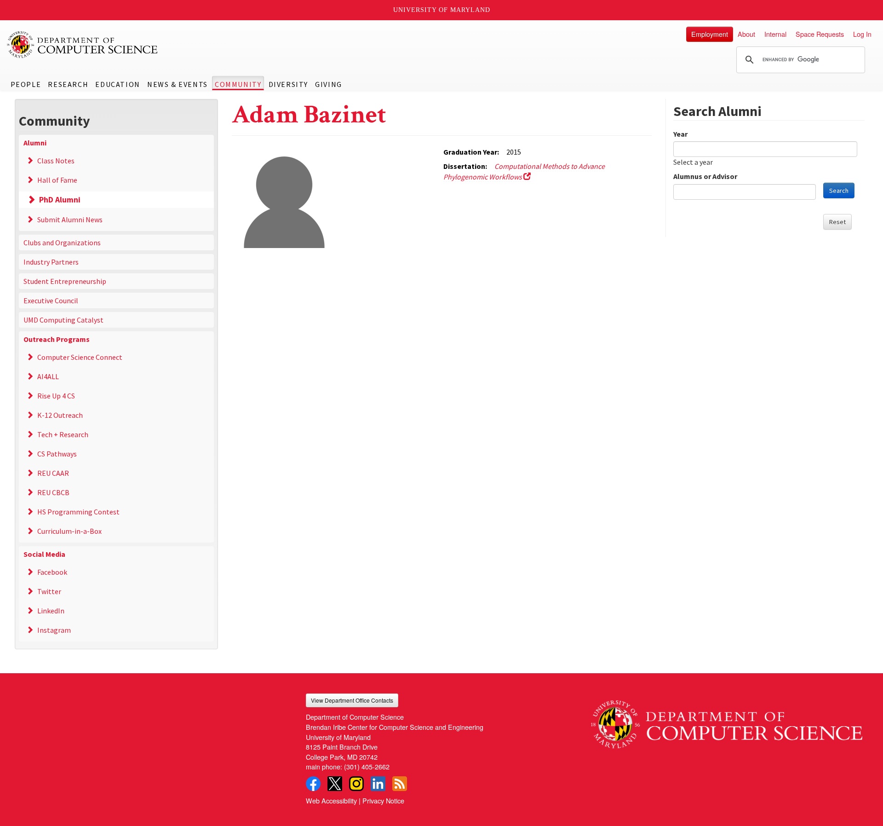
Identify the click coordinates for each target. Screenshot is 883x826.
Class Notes (56, 160)
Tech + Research (62, 434)
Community (238, 84)
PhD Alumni (59, 200)
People (26, 84)
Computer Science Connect (79, 357)
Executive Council (50, 300)
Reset (837, 222)
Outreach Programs (56, 339)
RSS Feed (399, 783)
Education (117, 84)
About (746, 34)
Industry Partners (51, 261)
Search (839, 190)
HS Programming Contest (78, 511)
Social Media (44, 554)
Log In (862, 34)
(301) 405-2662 (367, 766)
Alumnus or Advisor (705, 176)
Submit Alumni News (70, 219)
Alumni (34, 142)
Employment (709, 34)
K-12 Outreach (60, 415)
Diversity (288, 84)
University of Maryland (441, 9)
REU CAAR (53, 473)
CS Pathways (57, 453)
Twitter (49, 591)
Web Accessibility (331, 800)
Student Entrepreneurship (64, 281)
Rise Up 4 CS (56, 395)
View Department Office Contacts (352, 700)
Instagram (54, 630)
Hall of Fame (57, 180)
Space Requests (820, 34)
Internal (775, 34)
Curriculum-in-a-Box (69, 531)
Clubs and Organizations (62, 242)
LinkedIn (50, 610)
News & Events (177, 84)
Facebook (52, 572)
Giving (328, 84)
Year (680, 134)
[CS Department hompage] (726, 720)
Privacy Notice (383, 800)
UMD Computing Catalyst (63, 319)
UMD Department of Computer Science (83, 44)
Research (68, 84)
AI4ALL (48, 376)
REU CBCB (53, 492)
